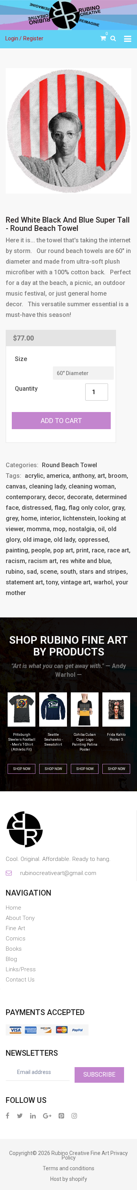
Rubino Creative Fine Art (80, 1153)
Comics (15, 938)
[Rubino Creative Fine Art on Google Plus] (47, 1115)
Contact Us (20, 979)
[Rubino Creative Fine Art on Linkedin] (33, 1115)
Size (21, 359)
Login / (13, 38)
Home (13, 907)
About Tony (20, 918)
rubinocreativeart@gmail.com (57, 873)
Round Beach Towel (69, 465)
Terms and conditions (68, 1168)
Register (33, 38)
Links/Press (21, 969)
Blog (11, 959)
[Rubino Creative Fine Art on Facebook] (8, 1115)
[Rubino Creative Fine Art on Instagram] (74, 1115)
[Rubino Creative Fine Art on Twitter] (20, 1115)
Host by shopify (68, 1179)
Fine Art (15, 928)
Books (14, 948)
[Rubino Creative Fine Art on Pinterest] (61, 1115)
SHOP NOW (21, 769)
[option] (68, 131)
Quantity (26, 388)
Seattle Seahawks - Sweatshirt (53, 739)
